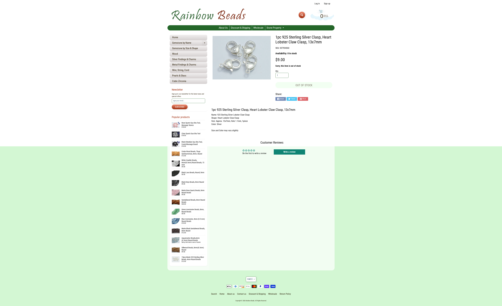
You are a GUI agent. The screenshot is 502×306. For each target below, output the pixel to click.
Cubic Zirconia (179, 81)
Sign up (327, 4)
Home (175, 37)
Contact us (241, 294)
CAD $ (249, 279)
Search (214, 294)
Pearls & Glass (179, 75)
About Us (223, 27)
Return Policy (285, 294)
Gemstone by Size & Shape (185, 48)
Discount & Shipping (240, 27)
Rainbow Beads (250, 301)
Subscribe (179, 107)
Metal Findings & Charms (184, 64)
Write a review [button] (289, 152)
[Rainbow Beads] (208, 15)
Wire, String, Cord (180, 70)
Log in (317, 4)
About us (231, 294)
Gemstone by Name (189, 43)
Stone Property (276, 28)
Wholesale (258, 27)
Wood (175, 53)
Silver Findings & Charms (184, 59)
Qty (276, 71)
